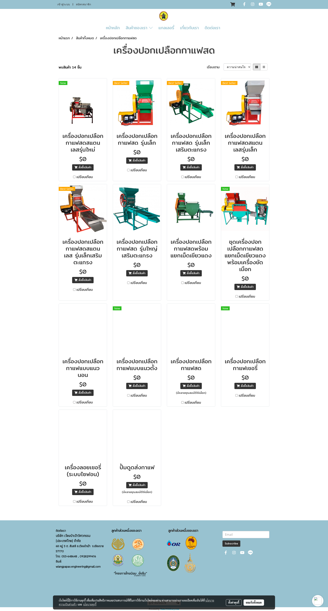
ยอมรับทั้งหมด (254, 602)
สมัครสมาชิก (83, 4)
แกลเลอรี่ (166, 27)
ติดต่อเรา (212, 27)
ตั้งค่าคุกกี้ (233, 602)
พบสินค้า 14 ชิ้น (70, 67)
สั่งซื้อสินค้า (84, 167)
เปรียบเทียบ (84, 176)
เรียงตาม (215, 67)
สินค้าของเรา (137, 27)
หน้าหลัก (113, 27)
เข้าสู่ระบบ (63, 4)
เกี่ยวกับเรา (189, 27)
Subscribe (231, 543)
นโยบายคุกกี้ (89, 604)
